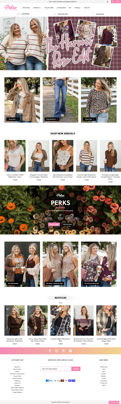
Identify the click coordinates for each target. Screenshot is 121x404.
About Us (17, 367)
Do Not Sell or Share (17, 390)
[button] (114, 402)
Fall (70, 8)
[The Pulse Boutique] (10, 7)
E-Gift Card (103, 383)
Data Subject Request (17, 388)
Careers (17, 371)
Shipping (17, 381)
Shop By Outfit (49, 8)
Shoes (103, 378)
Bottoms (103, 376)
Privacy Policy (17, 376)
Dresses (104, 374)
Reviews (17, 385)
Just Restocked (61, 8)
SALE (103, 385)
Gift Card (87, 8)
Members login (53, 224)
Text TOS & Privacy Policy (17, 374)
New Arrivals (26, 8)
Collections (36, 8)
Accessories (103, 381)
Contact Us (17, 383)
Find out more (67, 224)
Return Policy (17, 369)
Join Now (76, 369)
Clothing (77, 8)
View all (60, 303)
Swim (103, 369)
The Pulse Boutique (64, 402)
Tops (103, 371)
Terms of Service (17, 378)
